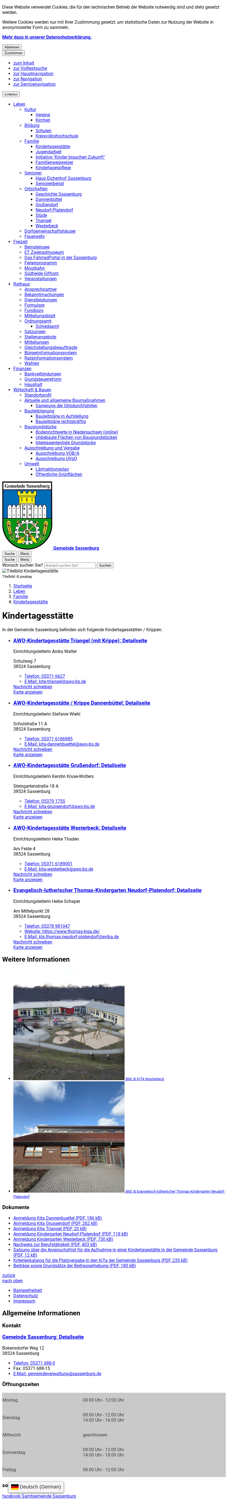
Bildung (31, 125)
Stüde (41, 215)
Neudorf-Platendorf (54, 210)
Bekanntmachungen (44, 294)
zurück (8, 1275)
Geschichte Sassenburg (59, 194)
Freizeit (20, 241)
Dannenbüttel (49, 199)
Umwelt (31, 463)
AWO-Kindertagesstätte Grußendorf (69, 765)
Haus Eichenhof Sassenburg (63, 178)
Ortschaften (36, 188)
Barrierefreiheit (27, 1290)
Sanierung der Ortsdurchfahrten (66, 405)
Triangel (43, 220)
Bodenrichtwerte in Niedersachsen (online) (77, 432)
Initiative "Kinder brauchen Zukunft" (70, 157)
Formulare (34, 305)
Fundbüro (33, 310)
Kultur (30, 109)
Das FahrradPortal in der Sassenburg (60, 257)
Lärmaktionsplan (52, 469)
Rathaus (21, 284)
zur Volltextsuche (30, 68)
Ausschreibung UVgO (56, 458)
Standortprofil (37, 395)
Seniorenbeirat (50, 183)
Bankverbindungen (42, 374)
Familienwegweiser (54, 162)
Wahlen (31, 363)
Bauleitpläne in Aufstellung (62, 416)
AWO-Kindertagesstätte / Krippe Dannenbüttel (81, 703)
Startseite (22, 586)
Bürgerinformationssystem (50, 352)
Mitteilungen (36, 342)
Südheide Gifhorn (41, 273)
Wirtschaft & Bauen (32, 389)
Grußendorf (47, 204)
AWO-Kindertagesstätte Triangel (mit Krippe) (80, 641)
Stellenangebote (40, 337)
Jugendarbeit (48, 151)
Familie (31, 141)
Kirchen (43, 120)
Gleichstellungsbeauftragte (50, 347)
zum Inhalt (23, 63)
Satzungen (35, 331)
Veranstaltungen (40, 278)
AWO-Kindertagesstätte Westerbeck (69, 828)
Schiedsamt (47, 326)
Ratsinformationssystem (48, 358)
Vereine (43, 114)
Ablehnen (11, 47)
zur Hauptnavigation (33, 73)
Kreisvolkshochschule (57, 136)
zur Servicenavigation (34, 84)
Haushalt (33, 384)
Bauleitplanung (39, 411)
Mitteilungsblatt (39, 315)
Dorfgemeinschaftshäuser (50, 231)
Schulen (43, 130)
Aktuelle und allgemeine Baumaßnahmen (64, 400)
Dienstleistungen (40, 300)
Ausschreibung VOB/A (57, 453)
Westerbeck (47, 226)
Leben (19, 104)
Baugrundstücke (40, 426)
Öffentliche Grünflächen (59, 474)
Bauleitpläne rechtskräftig (61, 421)
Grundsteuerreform (42, 379)
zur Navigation (27, 79)
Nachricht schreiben (32, 686)
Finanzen (22, 368)
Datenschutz (25, 1295)
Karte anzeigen (28, 692)
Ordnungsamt (37, 321)
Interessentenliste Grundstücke (66, 442)
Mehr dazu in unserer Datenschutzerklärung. (47, 37)
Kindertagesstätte (53, 146)
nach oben (12, 1280)
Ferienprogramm (40, 263)
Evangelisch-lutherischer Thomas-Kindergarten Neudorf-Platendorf (107, 890)
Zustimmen (13, 53)
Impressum (24, 1301)
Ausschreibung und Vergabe (52, 448)
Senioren (33, 173)
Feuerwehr (34, 236)
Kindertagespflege (53, 167)
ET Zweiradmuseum (44, 252)
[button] (119, 1025)
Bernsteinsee (36, 247)
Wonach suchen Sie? (22, 565)
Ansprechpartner (40, 289)
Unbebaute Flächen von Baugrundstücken (76, 437)
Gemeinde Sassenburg (43, 1337)
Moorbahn (34, 268)
